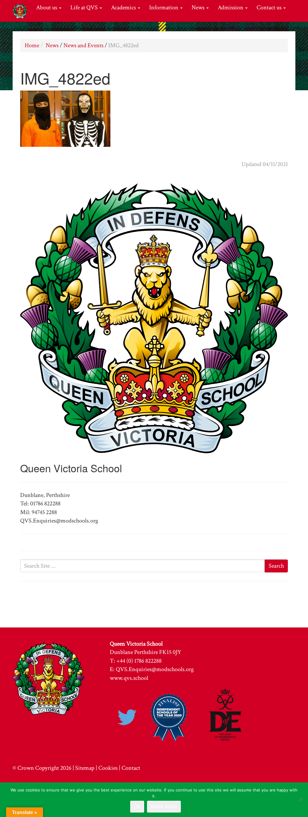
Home (32, 45)
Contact (131, 768)
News (199, 7)
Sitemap (84, 768)
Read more (164, 806)
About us (47, 7)
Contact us (270, 7)
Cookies (108, 768)
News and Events (83, 45)
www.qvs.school (129, 678)
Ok (137, 806)
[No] (300, 800)
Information (164, 7)
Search (276, 566)
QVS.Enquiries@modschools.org (155, 669)
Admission (231, 7)
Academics (124, 7)
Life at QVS (84, 7)
